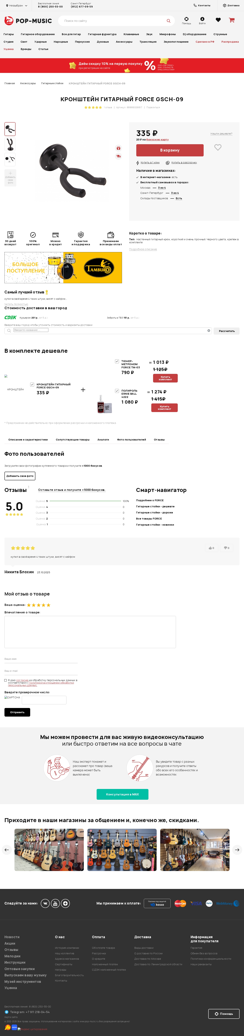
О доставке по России (148, 953)
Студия (8, 41)
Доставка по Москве (147, 958)
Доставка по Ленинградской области (158, 964)
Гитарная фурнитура (102, 34)
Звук (149, 34)
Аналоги (103, 439)
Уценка (9, 49)
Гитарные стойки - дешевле (155, 506)
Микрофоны (168, 34)
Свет (24, 41)
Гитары (9, 34)
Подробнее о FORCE (150, 500)
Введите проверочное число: (27, 692)
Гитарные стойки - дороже (154, 512)
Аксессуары (124, 41)
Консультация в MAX (122, 794)
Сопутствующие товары (72, 439)
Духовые (103, 41)
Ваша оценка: (15, 605)
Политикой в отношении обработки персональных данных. (41, 684)
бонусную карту (157, 139)
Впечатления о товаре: (22, 612)
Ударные (40, 41)
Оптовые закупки (19, 969)
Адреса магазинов (67, 958)
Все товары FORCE (149, 518)
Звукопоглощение (176, 41)
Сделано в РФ (205, 41)
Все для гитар (71, 34)
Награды (60, 969)
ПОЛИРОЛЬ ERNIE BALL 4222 (129, 394)
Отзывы (159, 439)
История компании (67, 947)
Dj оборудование (194, 34)
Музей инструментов (22, 981)
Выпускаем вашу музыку (25, 975)
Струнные (220, 34)
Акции (9, 943)
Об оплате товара (103, 947)
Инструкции (14, 962)
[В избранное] (218, 150)
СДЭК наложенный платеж (109, 969)
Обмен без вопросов (204, 953)
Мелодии (12, 956)
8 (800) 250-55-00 (50, 6)
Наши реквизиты (201, 964)
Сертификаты (63, 964)
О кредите (98, 958)
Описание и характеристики (28, 439)
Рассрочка (99, 953)
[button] (7, 849)
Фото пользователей (131, 439)
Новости (11, 937)
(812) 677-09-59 (82, 6)
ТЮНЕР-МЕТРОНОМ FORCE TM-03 (130, 364)
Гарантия (196, 947)
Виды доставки (143, 947)
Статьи (43, 49)
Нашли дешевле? (221, 133)
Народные (61, 41)
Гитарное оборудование (38, 34)
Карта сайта (11, 1017)
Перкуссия (82, 41)
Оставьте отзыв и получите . (72, 490)
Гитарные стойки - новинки (155, 524)
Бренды (26, 49)
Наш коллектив (64, 953)
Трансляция (148, 41)
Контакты (61, 980)
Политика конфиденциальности (211, 958)
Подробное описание (143, 249)
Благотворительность (69, 975)
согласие (22, 680)
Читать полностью (16, 304)
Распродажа (230, 41)
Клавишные (131, 34)
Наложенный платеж (105, 964)
